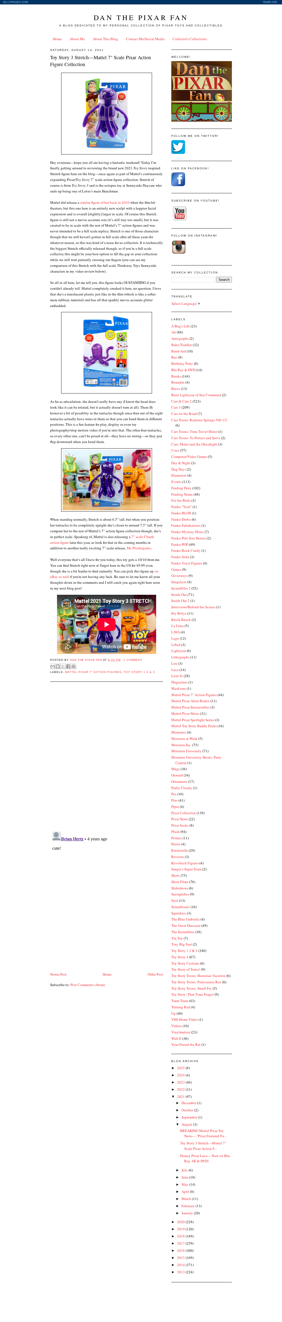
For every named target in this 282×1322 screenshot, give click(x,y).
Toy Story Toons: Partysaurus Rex (196, 981)
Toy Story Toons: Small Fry (191, 988)
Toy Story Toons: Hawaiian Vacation (198, 975)
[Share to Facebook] (68, 666)
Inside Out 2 (180, 600)
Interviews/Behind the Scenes (193, 606)
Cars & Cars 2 (181, 401)
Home (57, 38)
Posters (176, 837)
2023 (181, 1082)
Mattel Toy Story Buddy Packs (194, 725)
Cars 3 (176, 407)
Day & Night (180, 462)
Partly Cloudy (181, 787)
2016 (181, 1250)
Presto (175, 843)
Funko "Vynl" (181, 506)
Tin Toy (177, 938)
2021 (181, 1096)
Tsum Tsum (179, 1000)
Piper (175, 806)
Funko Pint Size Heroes (188, 538)
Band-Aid (178, 351)
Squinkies (178, 913)
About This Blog (105, 38)
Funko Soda (180, 556)
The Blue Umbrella (185, 919)
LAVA (175, 631)
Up (173, 1013)
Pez (174, 793)
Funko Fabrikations (185, 525)
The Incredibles (182, 931)
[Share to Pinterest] (73, 666)
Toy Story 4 (179, 956)
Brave (175, 388)
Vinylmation (180, 1032)
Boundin (178, 382)
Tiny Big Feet (181, 944)
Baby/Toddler (181, 344)
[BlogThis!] (58, 666)
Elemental (178, 475)
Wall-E (176, 1038)
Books (176, 376)
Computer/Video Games (189, 456)
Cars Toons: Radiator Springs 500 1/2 (199, 419)
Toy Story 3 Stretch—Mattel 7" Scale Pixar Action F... (203, 1146)
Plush (175, 831)
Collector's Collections (190, 38)
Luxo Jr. (177, 675)
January (187, 1212)
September (189, 1117)
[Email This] (52, 666)
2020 (181, 1221)
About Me (77, 38)
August (187, 1124)
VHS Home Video (184, 1019)
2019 (181, 1228)
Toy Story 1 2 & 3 (139, 672)
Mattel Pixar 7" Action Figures (93, 672)
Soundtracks (180, 906)
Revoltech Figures (185, 862)
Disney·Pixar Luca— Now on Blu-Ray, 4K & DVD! (205, 1158)
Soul (174, 900)
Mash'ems (178, 688)
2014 (181, 1264)
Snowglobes (180, 894)
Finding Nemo (182, 494)
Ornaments (179, 781)
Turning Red (180, 1007)
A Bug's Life (180, 326)
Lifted (175, 644)
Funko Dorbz (181, 519)
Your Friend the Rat (185, 1044)
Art (173, 332)
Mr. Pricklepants (139, 547)
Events (176, 481)
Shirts (175, 875)
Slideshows (179, 888)
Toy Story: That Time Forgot (192, 994)
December (189, 1102)
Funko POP (179, 544)
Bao (174, 357)
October (187, 1109)
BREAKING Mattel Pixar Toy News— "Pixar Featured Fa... (203, 1133)
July (185, 1170)
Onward (177, 775)
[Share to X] (63, 666)
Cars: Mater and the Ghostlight (194, 444)
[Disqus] (106, 756)
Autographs (180, 338)
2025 (181, 1067)
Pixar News (179, 818)
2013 (181, 1271)
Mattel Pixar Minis (185, 713)
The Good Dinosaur (185, 925)
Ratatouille (179, 850)
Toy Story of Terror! (185, 969)
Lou (174, 663)
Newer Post (58, 974)
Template (270, 2)
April (185, 1191)
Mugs (175, 768)
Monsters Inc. (181, 744)
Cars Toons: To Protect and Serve (195, 437)
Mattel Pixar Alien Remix (190, 700)
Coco (175, 450)
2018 (181, 1236)
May (185, 1184)
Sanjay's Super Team (186, 869)
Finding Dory (181, 487)
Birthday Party (182, 363)
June (185, 1177)
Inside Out (179, 594)
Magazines (179, 682)
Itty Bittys (178, 613)
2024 (181, 1075)
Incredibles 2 (181, 588)
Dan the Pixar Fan (141, 17)
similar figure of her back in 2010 (104, 202)
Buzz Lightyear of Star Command (196, 394)
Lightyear (178, 650)
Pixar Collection (183, 812)
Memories (178, 732)
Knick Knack (181, 619)
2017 (181, 1243)
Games (176, 569)
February (188, 1205)
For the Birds (181, 500)
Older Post (155, 974)
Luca (175, 669)
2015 (181, 1257)
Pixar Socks (180, 825)
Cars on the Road (184, 413)
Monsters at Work (184, 738)
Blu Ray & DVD (183, 369)
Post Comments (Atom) (87, 984)
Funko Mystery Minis (187, 531)
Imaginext (178, 581)
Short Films (179, 881)
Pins (174, 800)
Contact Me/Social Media (145, 38)
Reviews (177, 856)
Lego (175, 638)
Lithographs (180, 657)
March (186, 1198)
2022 (181, 1089)
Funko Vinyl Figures (186, 563)
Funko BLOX (181, 513)
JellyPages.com (15, 2)
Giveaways (179, 575)
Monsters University (186, 750)
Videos (176, 1025)
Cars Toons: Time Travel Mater (194, 431)
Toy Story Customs (185, 963)
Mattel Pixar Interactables (190, 707)
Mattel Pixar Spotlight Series (192, 719)
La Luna (177, 625)
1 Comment (132, 659)
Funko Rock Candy (185, 550)
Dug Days (178, 469)
